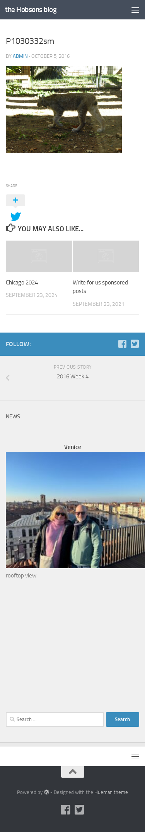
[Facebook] (122, 343)
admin (20, 56)
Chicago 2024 (22, 282)
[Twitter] (134, 343)
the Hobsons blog (30, 9)
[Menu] (135, 9)
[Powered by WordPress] (46, 792)
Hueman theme (111, 792)
